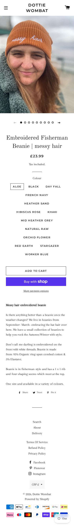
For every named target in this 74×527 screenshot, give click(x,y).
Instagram (39, 474)
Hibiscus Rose (28, 211)
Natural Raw (37, 228)
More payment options (36, 290)
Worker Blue (37, 254)
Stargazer (49, 245)
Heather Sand (37, 203)
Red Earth (24, 245)
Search (37, 422)
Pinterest (39, 468)
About (37, 427)
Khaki (52, 211)
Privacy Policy (37, 453)
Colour (37, 178)
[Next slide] (59, 122)
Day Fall (53, 186)
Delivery (37, 433)
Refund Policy (37, 448)
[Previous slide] (15, 122)
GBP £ (35, 484)
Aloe (17, 186)
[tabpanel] (37, 64)
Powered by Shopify (37, 499)
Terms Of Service (37, 442)
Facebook (39, 462)
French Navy (36, 195)
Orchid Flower (37, 237)
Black (33, 186)
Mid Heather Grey (37, 220)
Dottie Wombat (37, 8)
